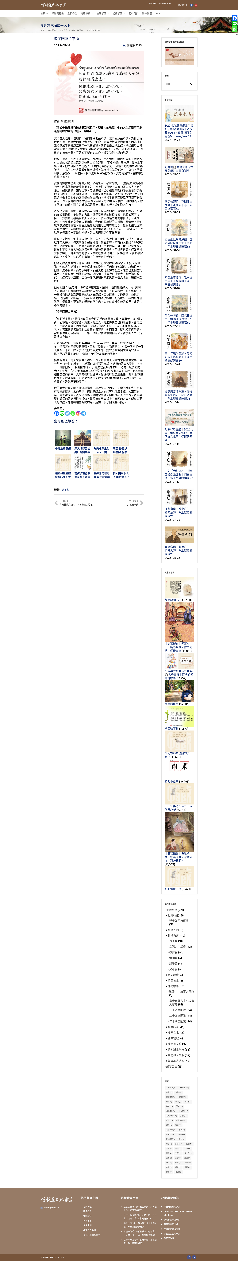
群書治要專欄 (89, 1230)
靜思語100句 (172, 600)
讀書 (178, 1167)
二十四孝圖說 (177, 1010)
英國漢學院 (169, 1238)
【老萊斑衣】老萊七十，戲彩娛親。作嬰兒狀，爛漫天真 (178, 647)
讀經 (187, 1167)
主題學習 (102, 13)
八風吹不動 (171, 728)
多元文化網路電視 (91, 1235)
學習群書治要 (176, 1061)
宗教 (169, 1125)
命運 (178, 1102)
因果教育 (173, 975)
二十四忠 (184, 1088)
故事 (178, 1144)
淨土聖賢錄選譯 (179, 921)
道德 (169, 1172)
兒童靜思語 (171, 704)
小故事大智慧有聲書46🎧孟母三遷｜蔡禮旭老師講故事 (179, 674)
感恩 (182, 1139)
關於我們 (134, 13)
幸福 (182, 1130)
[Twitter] (67, 413)
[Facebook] (56, 413)
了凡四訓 (170, 1088)
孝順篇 (173, 958)
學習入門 (173, 930)
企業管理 (173, 1038)
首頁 (42, 13)
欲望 (187, 1149)
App (157, 13)
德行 (181, 1135)
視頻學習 (118, 13)
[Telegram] (83, 413)
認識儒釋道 (58, 13)
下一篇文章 (132, 503)
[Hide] (237, 34)
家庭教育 (170, 1130)
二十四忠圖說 (177, 1021)
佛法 (178, 1092)
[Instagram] (78, 413)
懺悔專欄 (87, 1225)
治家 (178, 1153)
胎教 (178, 1163)
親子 (188, 1163)
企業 (169, 1092)
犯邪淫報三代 (173, 889)
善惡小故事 (171, 781)
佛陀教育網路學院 (172, 1219)
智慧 (169, 1149)
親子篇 (173, 963)
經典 (187, 1158)
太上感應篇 (171, 1116)
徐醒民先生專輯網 (172, 1233)
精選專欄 (86, 13)
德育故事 (173, 986)
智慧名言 (173, 1027)
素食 (178, 1158)
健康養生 (173, 980)
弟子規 (65, 490)
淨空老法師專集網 (172, 1206)
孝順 (169, 1120)
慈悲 (169, 1144)
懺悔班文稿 (175, 1044)
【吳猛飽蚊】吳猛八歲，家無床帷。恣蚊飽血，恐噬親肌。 (178, 857)
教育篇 (173, 952)
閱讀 (178, 1172)
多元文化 (173, 1032)
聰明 (169, 1163)
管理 (169, 1158)
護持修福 (147, 13)
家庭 (178, 1125)
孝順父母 (180, 1120)
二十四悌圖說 (177, 1015)
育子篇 (173, 941)
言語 (169, 1167)
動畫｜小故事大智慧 (181, 991)
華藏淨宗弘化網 (171, 1224)
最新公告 (72, 13)
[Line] (62, 413)
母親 (169, 1153)
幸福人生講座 (77, 30)
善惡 (169, 1106)
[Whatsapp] (72, 413)
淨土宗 (188, 1153)
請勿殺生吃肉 (176, 1049)
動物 (169, 1102)
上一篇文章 (76, 503)
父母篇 (173, 969)
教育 (189, 1144)
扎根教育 (63, 30)
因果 (179, 1106)
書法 (178, 1149)
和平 (187, 1102)
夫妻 (183, 1116)
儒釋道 (182, 1097)
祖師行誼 (173, 915)
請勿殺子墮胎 (176, 1055)
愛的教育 (170, 1139)
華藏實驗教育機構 (172, 1229)
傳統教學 (170, 1097)
